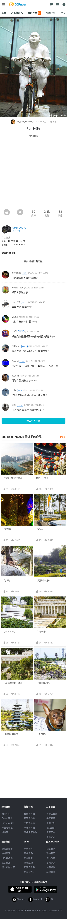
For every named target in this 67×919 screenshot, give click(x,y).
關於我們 (50, 848)
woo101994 (17, 287)
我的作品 (34, 12)
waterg (15, 360)
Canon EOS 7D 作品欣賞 (19, 229)
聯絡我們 (50, 853)
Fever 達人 (7, 818)
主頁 (4, 12)
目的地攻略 (7, 857)
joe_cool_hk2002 (24, 121)
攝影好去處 (7, 848)
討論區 (5, 832)
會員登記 (50, 862)
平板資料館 (29, 827)
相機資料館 (29, 813)
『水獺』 (6, 580)
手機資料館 (29, 822)
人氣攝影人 (17, 12)
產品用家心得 (30, 832)
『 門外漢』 (41, 631)
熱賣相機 (28, 857)
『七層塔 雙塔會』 (11, 733)
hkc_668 (16, 302)
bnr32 (14, 331)
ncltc (14, 390)
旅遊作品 (6, 862)
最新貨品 (28, 853)
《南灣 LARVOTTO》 (12, 478)
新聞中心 (6, 813)
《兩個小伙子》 (43, 580)
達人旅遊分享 (8, 867)
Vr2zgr (15, 316)
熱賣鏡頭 (28, 862)
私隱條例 (50, 871)
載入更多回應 (33, 420)
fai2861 (15, 375)
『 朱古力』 (41, 733)
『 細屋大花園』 (44, 682)
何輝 (14, 404)
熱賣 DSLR (29, 867)
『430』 (40, 529)
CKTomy (16, 346)
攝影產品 (50, 818)
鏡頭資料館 (29, 818)
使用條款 (50, 867)
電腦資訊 (50, 827)
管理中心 (50, 12)
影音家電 (50, 832)
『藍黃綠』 (7, 529)
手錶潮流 (50, 836)
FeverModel (8, 822)
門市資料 (28, 848)
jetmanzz (16, 272)
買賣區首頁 (51, 813)
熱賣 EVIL (29, 871)
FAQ (62, 12)
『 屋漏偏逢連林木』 (12, 682)
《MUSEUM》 (9, 631)
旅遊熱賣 (6, 853)
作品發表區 (7, 827)
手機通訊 (50, 822)
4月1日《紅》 (42, 478)
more (62, 436)
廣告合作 (50, 857)
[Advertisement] (33, 174)
